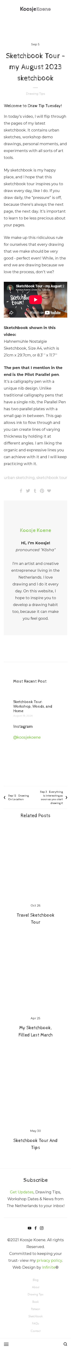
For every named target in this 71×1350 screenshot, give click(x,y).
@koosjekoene (27, 737)
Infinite (48, 1267)
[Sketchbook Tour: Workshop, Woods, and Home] (35, 694)
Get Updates (22, 1192)
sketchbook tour (51, 477)
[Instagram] (42, 1228)
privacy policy (49, 1260)
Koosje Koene (35, 530)
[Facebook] (35, 1228)
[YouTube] (29, 1228)
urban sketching (19, 477)
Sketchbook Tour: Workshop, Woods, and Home (32, 706)
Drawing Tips (35, 93)
